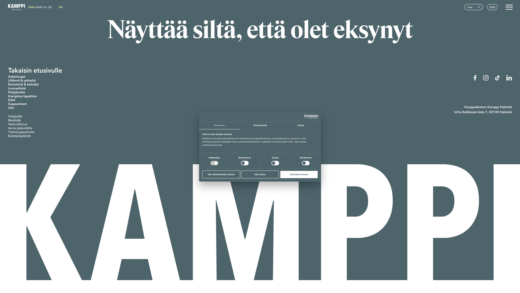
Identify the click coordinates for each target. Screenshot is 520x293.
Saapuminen (17, 104)
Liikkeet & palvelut (22, 80)
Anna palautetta (20, 128)
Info (11, 108)
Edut (11, 100)
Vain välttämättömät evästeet (221, 174)
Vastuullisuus (17, 124)
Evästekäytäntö (19, 136)
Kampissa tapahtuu (22, 96)
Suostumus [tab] (219, 125)
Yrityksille (15, 116)
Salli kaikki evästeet (299, 174)
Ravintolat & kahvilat (23, 84)
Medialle (14, 120)
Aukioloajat (16, 77)
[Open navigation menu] (509, 7)
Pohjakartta (16, 92)
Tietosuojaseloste (21, 132)
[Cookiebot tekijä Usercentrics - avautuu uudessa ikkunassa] (306, 116)
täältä (290, 142)
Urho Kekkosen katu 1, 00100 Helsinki (483, 112)
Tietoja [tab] (300, 125)
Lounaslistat (17, 88)
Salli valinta (260, 174)
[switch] (245, 163)
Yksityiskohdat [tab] (260, 125)
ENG (492, 7)
